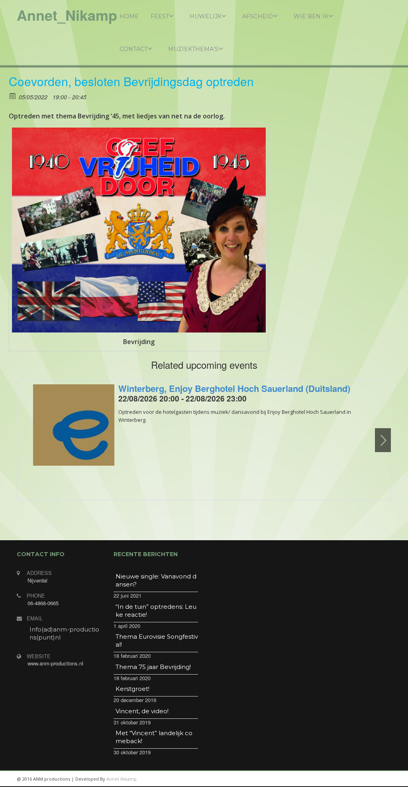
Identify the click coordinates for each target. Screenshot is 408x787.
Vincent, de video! (142, 711)
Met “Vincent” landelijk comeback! (154, 737)
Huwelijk (206, 16)
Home (129, 16)
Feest (160, 16)
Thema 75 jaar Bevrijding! (153, 667)
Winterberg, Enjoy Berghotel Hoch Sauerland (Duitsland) (234, 388)
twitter (363, 779)
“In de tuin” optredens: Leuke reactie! (156, 610)
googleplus (345, 779)
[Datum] (13, 95)
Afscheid (257, 16)
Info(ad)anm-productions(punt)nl (64, 633)
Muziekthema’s (193, 49)
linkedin (327, 779)
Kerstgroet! (132, 689)
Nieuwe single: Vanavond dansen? (156, 580)
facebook (381, 779)
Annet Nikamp (121, 779)
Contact (133, 49)
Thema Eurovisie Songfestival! (157, 640)
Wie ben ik (311, 16)
